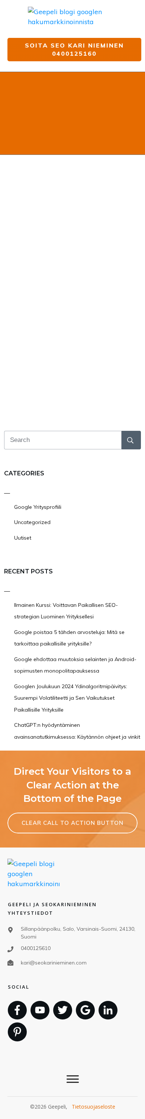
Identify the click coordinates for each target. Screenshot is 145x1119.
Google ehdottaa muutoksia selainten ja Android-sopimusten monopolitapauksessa (75, 665)
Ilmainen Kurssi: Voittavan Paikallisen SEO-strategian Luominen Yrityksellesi (66, 611)
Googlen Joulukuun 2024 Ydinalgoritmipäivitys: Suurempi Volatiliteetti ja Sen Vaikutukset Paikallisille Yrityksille (70, 698)
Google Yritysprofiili (37, 507)
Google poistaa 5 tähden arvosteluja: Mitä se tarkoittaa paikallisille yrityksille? (69, 638)
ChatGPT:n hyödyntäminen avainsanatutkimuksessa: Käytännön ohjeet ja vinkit (77, 731)
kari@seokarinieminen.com (54, 962)
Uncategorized (32, 522)
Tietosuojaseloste (93, 1106)
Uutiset (22, 537)
